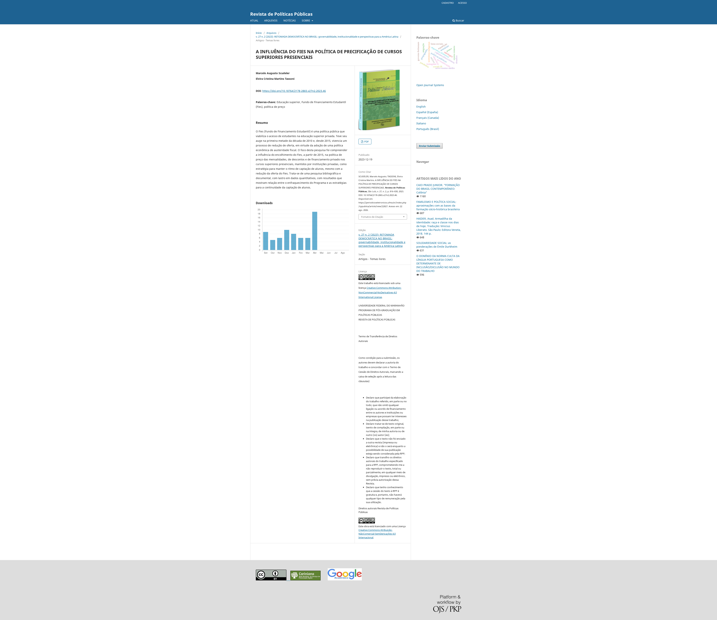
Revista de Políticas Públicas (281, 14)
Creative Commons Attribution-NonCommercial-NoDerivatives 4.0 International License (379, 292)
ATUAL (254, 20)
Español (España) (427, 112)
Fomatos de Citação (372, 216)
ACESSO (462, 2)
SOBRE (306, 20)
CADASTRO (448, 2)
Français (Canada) (427, 118)
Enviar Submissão (429, 146)
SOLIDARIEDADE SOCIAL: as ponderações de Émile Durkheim (436, 244)
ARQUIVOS (270, 20)
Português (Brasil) (427, 129)
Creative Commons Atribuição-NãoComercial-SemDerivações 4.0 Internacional (377, 533)
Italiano (421, 123)
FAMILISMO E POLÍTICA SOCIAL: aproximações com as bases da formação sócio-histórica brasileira (438, 205)
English (421, 106)
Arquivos (271, 33)
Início (259, 33)
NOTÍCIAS (289, 20)
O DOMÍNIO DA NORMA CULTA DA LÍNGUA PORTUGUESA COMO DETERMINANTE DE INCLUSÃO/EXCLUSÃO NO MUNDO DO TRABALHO (438, 263)
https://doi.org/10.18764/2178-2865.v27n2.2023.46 (294, 91)
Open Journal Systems (430, 85)
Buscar (459, 20)
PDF (366, 141)
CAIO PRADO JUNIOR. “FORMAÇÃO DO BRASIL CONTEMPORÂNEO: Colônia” (438, 188)
